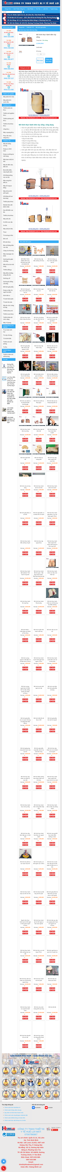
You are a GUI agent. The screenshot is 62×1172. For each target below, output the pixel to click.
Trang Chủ (8, 9)
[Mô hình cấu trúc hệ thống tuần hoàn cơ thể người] (52, 337)
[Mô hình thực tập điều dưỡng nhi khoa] (39, 250)
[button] (23, 12)
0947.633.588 (9, 37)
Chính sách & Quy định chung (13, 1110)
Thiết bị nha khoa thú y (8, 124)
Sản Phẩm (30, 9)
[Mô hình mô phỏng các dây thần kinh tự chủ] (39, 309)
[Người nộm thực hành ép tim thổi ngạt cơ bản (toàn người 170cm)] (25, 912)
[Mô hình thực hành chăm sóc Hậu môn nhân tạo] (52, 563)
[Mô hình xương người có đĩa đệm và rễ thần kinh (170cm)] (25, 650)
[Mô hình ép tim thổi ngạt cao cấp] (39, 678)
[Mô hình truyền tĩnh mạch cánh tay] (39, 621)
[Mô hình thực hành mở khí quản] (39, 970)
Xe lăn (5, 225)
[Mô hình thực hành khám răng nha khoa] (25, 309)
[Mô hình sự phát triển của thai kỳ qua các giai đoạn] (52, 309)
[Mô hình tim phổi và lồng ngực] (39, 392)
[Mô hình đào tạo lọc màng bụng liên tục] (52, 392)
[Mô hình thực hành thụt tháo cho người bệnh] (39, 825)
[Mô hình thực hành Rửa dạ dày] (39, 593)
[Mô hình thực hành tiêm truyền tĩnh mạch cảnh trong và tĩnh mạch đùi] (52, 533)
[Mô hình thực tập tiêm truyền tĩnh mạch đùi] (52, 449)
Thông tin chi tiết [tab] (25, 68)
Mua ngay (40, 60)
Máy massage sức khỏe (8, 255)
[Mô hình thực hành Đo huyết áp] (25, 593)
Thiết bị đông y (7, 269)
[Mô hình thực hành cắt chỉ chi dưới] (52, 478)
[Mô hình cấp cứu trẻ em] (52, 621)
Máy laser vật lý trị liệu (8, 160)
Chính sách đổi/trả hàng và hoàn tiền (15, 1117)
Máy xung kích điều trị (7, 181)
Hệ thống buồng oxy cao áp (7, 176)
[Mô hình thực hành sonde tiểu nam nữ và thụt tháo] (52, 650)
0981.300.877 (9, 59)
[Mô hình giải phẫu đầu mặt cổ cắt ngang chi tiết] (25, 337)
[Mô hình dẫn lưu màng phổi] (39, 449)
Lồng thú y (6, 129)
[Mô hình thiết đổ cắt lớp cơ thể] (39, 710)
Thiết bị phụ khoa (8, 201)
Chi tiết (26, 272)
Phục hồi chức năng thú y (7, 136)
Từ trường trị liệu (8, 235)
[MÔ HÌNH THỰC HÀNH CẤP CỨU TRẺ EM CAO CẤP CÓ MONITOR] (25, 250)
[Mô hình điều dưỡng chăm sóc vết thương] (52, 366)
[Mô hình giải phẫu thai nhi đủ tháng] (25, 366)
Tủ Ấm (5, 347)
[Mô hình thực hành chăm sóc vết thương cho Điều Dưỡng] (52, 593)
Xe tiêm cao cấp (7, 222)
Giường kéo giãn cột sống (8, 260)
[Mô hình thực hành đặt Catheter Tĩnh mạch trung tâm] (25, 563)
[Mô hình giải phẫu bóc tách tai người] (52, 710)
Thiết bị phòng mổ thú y (8, 119)
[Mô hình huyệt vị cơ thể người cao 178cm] (39, 853)
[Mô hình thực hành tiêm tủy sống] (25, 421)
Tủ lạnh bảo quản (8, 299)
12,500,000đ (40, 43)
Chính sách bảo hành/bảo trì (12, 1107)
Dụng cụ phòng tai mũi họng (8, 155)
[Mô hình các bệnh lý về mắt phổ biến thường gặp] (25, 392)
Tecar (4, 232)
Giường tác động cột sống (8, 282)
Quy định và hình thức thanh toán (14, 1112)
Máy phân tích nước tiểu (7, 101)
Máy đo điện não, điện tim (8, 165)
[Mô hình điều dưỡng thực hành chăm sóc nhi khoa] (39, 768)
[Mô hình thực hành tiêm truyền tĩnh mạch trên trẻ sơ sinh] (52, 768)
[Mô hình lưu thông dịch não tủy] (52, 281)
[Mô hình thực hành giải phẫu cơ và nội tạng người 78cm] (52, 504)
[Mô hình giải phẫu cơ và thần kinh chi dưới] (39, 504)
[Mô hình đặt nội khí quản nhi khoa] (39, 366)
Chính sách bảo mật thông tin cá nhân (15, 1120)
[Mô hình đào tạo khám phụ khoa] (52, 970)
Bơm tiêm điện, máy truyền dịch (7, 171)
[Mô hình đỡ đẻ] (52, 999)
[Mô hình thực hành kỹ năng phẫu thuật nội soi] (39, 1027)
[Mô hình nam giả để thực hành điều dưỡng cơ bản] (52, 825)
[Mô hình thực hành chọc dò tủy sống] (25, 797)
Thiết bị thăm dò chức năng (7, 318)
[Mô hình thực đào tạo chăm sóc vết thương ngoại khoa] (25, 970)
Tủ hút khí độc (7, 338)
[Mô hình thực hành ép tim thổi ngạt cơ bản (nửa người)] (39, 912)
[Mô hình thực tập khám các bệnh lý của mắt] (25, 768)
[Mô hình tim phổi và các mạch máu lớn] (25, 853)
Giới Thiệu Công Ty (19, 9)
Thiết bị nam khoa (8, 314)
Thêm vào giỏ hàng (49, 60)
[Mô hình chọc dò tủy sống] (25, 478)
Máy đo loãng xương (7, 144)
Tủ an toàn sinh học (7, 331)
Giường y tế (6, 278)
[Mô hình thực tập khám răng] (39, 337)
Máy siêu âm (6, 218)
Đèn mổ (5, 238)
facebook (37, 1107)
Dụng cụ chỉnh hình (7, 150)
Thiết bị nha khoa (8, 215)
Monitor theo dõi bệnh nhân (7, 206)
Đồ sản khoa (6, 242)
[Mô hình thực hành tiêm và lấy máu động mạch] (52, 797)
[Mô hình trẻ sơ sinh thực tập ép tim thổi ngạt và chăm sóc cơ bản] (52, 853)
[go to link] (31, 3)
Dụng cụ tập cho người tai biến (8, 291)
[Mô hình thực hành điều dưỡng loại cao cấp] (25, 942)
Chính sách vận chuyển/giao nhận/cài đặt (16, 1115)
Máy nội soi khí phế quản (7, 192)
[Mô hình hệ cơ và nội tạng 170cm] (39, 942)
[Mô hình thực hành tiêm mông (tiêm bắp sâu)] (39, 797)
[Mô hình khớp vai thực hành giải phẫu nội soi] (52, 250)
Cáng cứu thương (8, 250)
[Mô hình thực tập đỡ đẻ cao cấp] (25, 1027)
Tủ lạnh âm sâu (7, 302)
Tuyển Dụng (53, 9)
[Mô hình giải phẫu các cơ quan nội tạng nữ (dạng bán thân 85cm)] (25, 710)
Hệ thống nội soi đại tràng (8, 197)
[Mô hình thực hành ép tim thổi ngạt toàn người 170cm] (39, 650)
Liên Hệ (45, 9)
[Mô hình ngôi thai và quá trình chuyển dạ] (52, 942)
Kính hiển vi (6, 295)
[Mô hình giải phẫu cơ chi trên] (25, 504)
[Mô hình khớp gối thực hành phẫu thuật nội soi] (25, 281)
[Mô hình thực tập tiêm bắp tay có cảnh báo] (25, 825)
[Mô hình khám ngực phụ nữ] (39, 281)
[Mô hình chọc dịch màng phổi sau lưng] (39, 999)
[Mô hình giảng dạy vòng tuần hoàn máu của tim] (25, 740)
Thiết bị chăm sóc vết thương (8, 355)
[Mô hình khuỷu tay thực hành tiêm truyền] (52, 421)
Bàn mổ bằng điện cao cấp (8, 246)
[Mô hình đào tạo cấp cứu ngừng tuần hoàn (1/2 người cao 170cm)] (52, 912)
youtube (50, 1107)
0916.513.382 (9, 89)
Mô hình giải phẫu (8, 287)
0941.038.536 (9, 48)
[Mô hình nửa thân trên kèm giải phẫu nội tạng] (52, 678)
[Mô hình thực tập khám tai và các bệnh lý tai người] (52, 740)
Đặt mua (26, 270)
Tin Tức (38, 9)
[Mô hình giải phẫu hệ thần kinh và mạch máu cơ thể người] (52, 883)
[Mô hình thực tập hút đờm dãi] (39, 421)
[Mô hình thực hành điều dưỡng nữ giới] (25, 533)
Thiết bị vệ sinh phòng (7, 342)
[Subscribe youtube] (54, 1129)
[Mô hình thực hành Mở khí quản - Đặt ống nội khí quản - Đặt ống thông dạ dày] (39, 563)
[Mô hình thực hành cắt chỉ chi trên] (39, 478)
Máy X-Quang (7, 322)
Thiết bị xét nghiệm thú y (8, 114)
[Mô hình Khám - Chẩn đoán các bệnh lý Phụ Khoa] (25, 621)
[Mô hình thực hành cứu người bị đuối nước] (25, 999)
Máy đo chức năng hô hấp (8, 306)
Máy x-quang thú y (8, 132)
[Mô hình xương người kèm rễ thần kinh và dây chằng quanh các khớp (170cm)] (25, 678)
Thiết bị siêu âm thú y (7, 109)
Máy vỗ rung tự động (7, 186)
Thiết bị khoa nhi (8, 310)
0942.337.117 (9, 78)
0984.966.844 (9, 69)
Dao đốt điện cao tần (8, 211)
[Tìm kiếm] (21, 12)
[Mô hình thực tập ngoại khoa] (39, 533)
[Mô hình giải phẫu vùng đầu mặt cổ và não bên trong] (39, 740)
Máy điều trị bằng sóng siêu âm (8, 274)
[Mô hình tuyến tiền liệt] (25, 449)
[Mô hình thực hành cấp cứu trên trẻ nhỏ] (25, 883)
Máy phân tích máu (8, 96)
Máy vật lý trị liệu (8, 228)
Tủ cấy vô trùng (7, 335)
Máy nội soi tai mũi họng (8, 265)
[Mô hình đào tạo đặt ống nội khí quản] (39, 883)
